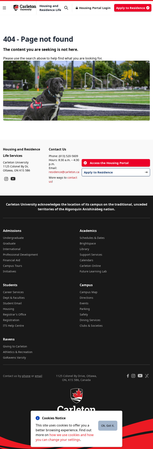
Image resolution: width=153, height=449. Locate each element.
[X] (147, 376)
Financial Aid (11, 260)
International (12, 249)
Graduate (9, 243)
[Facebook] (128, 376)
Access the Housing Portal (109, 163)
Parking (85, 309)
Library (84, 249)
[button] (5, 8)
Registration (11, 320)
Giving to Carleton (15, 346)
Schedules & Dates (92, 238)
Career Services (13, 292)
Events (84, 303)
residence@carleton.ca (64, 172)
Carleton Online (90, 266)
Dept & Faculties (14, 298)
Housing (8, 309)
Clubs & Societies (91, 325)
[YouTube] (13, 178)
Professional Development (20, 254)
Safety (84, 314)
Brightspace (88, 243)
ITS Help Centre (13, 325)
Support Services (91, 254)
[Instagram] (6, 179)
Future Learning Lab (93, 271)
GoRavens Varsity (14, 357)
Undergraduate (13, 238)
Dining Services (90, 320)
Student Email (12, 303)
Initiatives (9, 271)
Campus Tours (12, 266)
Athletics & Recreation (17, 352)
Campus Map (88, 292)
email (38, 376)
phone (26, 376)
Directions (86, 298)
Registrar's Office (14, 314)
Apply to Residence (130, 8)
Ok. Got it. (107, 425)
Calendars (86, 260)
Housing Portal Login (95, 8)
